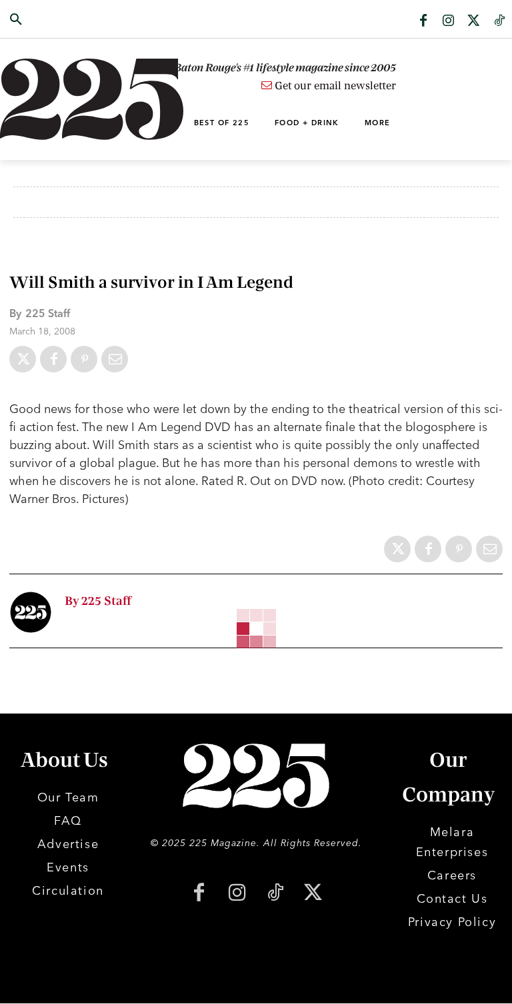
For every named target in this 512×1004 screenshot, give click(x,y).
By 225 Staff (98, 601)
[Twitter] (474, 21)
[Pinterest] (84, 359)
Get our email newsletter (334, 86)
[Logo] (51, 99)
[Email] (114, 359)
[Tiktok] (499, 21)
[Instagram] (448, 21)
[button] (51, 20)
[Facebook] (423, 21)
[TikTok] (275, 894)
